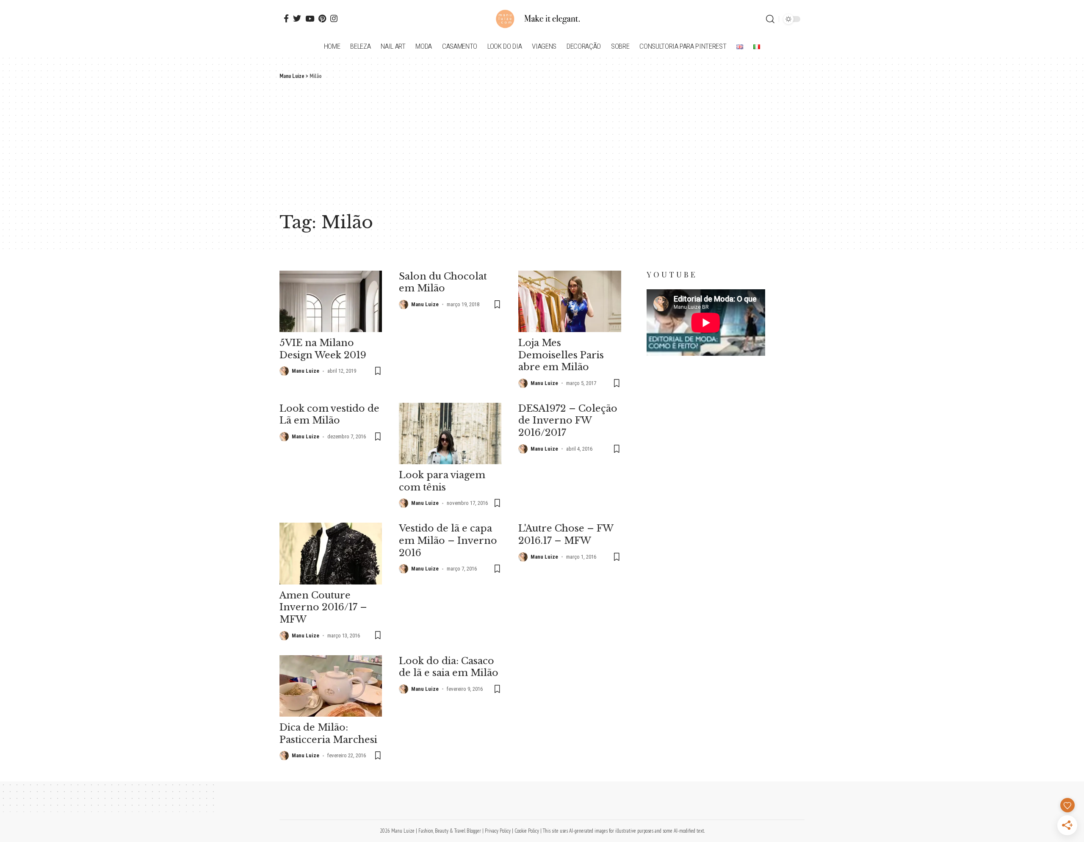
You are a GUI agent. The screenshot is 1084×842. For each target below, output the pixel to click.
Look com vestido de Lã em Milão (329, 415)
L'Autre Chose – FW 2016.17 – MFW (566, 534)
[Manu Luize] (542, 19)
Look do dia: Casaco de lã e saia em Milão (448, 667)
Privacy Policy (498, 830)
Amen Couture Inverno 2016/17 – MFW (323, 607)
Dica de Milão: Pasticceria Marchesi (328, 733)
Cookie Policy (526, 830)
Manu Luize (305, 371)
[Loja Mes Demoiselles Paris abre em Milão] (569, 301)
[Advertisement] (542, 144)
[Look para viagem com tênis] (450, 433)
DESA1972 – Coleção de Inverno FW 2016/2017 (567, 420)
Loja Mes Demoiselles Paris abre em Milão (561, 355)
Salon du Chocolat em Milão (443, 282)
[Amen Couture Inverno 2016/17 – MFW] (330, 553)
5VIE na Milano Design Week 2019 (322, 349)
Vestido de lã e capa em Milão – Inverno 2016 (448, 540)
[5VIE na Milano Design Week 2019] (330, 301)
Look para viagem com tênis (442, 481)
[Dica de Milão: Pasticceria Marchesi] (330, 686)
